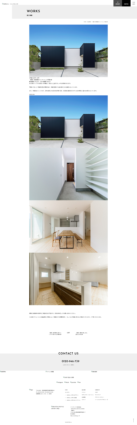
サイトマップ (97, 394)
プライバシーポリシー (99, 397)
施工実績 (89, 21)
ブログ (96, 392)
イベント (83, 392)
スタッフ (83, 399)
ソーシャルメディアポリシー (101, 399)
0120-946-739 (70, 361)
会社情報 (83, 397)
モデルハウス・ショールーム (87, 394)
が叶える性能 (72, 397)
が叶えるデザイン (72, 395)
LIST (68, 333)
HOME (85, 21)
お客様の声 (97, 389)
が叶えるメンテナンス (73, 400)
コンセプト (67, 392)
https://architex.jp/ (74, 415)
